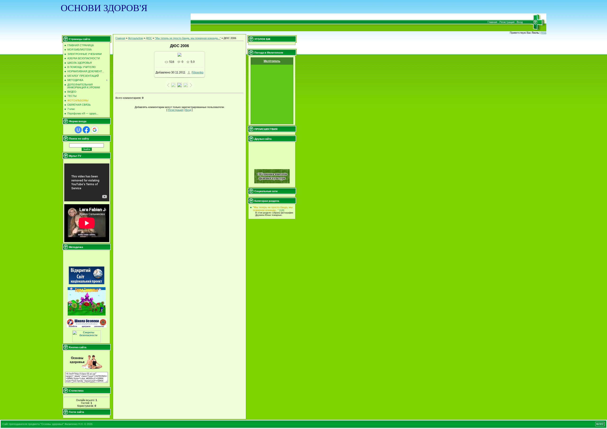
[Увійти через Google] (94, 130)
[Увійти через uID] (78, 129)
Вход (520, 22)
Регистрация (507, 22)
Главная (492, 22)
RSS (543, 32)
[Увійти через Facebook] (86, 129)
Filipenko (197, 72)
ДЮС (149, 38)
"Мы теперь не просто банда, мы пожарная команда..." (188, 38)
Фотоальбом (135, 38)
